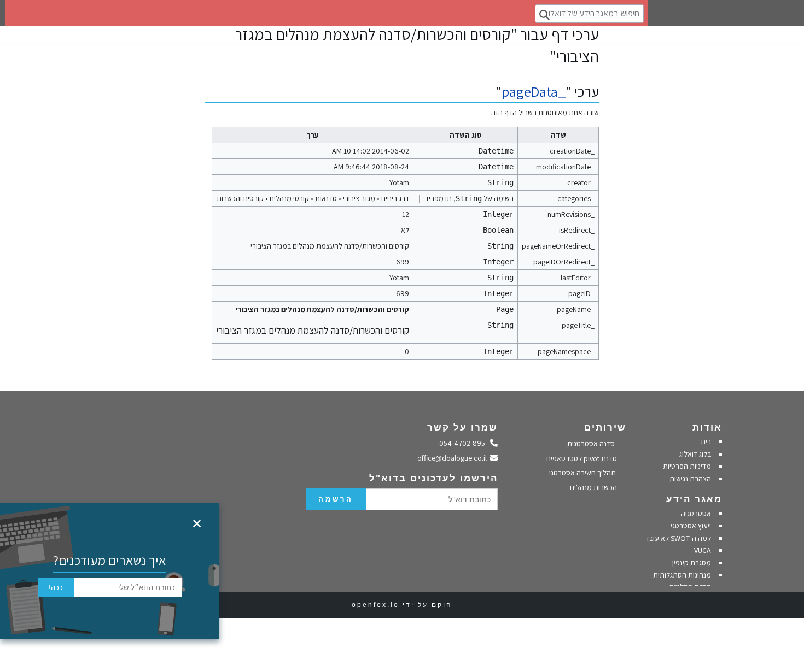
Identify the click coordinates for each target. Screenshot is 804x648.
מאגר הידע (694, 499)
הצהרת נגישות (690, 479)
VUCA (702, 550)
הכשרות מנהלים (594, 487)
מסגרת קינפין (691, 563)
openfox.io (375, 605)
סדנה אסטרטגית (591, 444)
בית (706, 441)
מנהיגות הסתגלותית (682, 575)
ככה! (56, 588)
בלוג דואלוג (695, 454)
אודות (707, 427)
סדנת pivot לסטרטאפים (582, 458)
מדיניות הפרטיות (686, 466)
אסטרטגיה (696, 514)
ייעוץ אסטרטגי (691, 526)
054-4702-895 (465, 443)
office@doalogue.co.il (454, 458)
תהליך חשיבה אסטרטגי (583, 473)
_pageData (534, 91)
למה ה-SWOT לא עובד (678, 538)
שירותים (605, 427)
